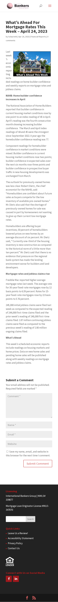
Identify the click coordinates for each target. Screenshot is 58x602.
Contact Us (14, 548)
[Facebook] (9, 579)
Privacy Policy (15, 543)
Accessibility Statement (21, 538)
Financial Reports (38, 36)
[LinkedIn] (16, 579)
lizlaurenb (12, 36)
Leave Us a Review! (18, 533)
